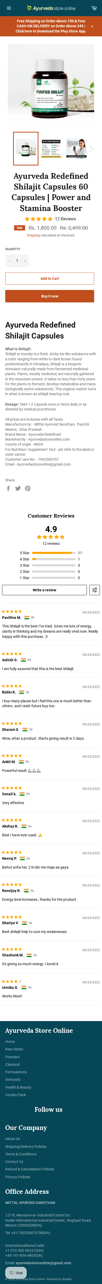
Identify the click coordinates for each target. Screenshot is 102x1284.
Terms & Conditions (21, 1154)
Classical (12, 1064)
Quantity (12, 249)
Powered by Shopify (59, 1279)
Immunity (13, 1079)
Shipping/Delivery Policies (26, 1146)
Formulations (16, 1072)
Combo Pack (15, 1095)
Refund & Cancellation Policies (29, 1169)
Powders (12, 1057)
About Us (12, 1139)
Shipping (33, 235)
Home (10, 1042)
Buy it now (49, 296)
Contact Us (14, 1162)
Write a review (44, 590)
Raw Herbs (14, 1049)
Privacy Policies (17, 1177)
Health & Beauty (18, 1087)
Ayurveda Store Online (30, 1279)
